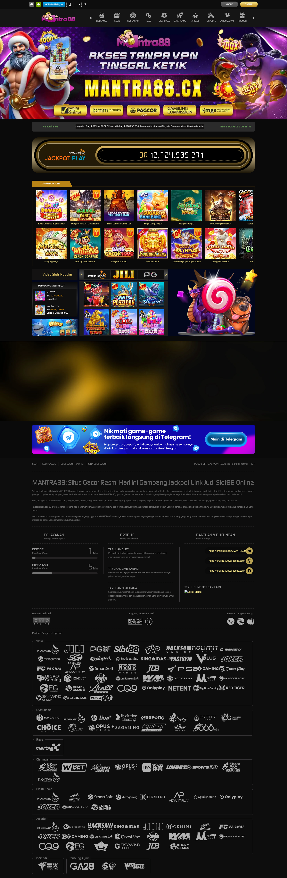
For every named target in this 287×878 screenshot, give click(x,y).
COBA (99, 290)
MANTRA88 (105, 516)
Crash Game (180, 21)
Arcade (195, 21)
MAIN (54, 205)
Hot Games (101, 21)
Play (79, 158)
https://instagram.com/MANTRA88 (227, 550)
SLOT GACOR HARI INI (72, 463)
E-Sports (211, 21)
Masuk (229, 4)
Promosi (242, 21)
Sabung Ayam (227, 21)
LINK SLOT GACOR (97, 463)
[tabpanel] (143, 73)
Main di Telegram (55, 4)
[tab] (97, 274)
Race (148, 21)
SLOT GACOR (49, 463)
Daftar (249, 4)
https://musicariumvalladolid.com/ (227, 560)
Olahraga (164, 21)
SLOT (35, 463)
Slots (117, 21)
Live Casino (133, 21)
